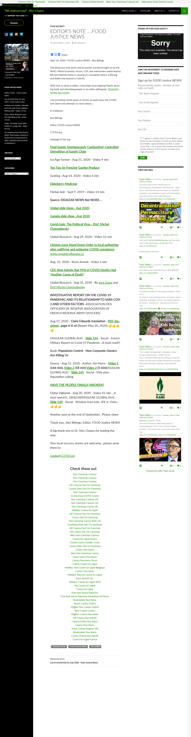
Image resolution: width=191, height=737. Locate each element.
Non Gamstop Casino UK (85, 506)
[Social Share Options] (141, 227)
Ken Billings (80, 43)
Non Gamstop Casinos (85, 474)
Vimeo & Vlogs (128, 11)
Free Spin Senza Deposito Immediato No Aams (85, 596)
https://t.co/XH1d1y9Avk (148, 435)
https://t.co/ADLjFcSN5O (148, 273)
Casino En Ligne (85, 589)
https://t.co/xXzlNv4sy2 (148, 246)
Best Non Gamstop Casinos (84, 535)
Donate (14, 23)
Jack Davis (105, 282)
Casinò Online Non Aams (85, 621)
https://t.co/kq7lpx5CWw (148, 199)
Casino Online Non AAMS (84, 636)
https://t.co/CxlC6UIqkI (166, 199)
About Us (158, 11)
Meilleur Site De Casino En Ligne (85, 575)
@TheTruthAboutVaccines (159, 240)
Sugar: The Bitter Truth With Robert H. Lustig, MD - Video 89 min (15, 126)
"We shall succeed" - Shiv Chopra (24, 11)
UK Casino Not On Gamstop (85, 532)
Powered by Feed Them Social (160, 471)
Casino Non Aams (85, 550)
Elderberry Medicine (63, 183)
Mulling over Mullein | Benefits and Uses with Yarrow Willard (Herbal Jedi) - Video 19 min (16, 108)
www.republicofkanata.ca (67, 253)
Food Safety (144, 179)
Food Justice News (78, 646)
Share (64, 55)
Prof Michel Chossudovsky (67, 287)
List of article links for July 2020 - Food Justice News (74, 661)
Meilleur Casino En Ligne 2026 (85, 582)
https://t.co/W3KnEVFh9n (168, 369)
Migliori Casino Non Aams (84, 614)
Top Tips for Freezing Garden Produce (75, 167)
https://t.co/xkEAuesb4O (148, 308)
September (95, 646)
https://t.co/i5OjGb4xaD (167, 435)
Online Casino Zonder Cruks (85, 542)
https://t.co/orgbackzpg (170, 308)
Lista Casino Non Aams (85, 557)
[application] (161, 46)
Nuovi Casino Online (85, 603)
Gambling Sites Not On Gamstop (85, 524)
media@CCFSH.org (62, 455)
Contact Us (174, 11)
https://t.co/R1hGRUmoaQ (149, 369)
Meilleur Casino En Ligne (85, 510)
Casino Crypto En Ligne (85, 564)
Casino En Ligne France (85, 539)
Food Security (57, 26)
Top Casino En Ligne (84, 585)
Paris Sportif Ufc (85, 578)
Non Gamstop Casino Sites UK (85, 521)
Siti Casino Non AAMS (85, 618)
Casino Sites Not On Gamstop (85, 488)
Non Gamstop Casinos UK (84, 499)
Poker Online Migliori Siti (85, 629)
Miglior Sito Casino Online (85, 607)
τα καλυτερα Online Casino (85, 496)
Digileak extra (59, 646)
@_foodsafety (156, 179)
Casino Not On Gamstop (85, 517)
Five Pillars (145, 11)
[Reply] (162, 227)
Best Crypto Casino (85, 611)
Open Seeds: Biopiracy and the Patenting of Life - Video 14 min (15, 117)
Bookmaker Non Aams (84, 600)
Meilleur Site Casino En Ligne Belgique (85, 567)
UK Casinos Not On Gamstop (84, 485)
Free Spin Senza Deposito (84, 593)
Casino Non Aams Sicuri (84, 560)
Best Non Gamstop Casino (85, 553)
